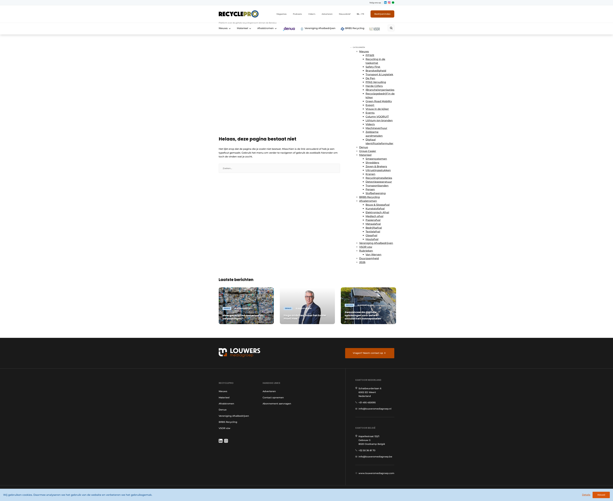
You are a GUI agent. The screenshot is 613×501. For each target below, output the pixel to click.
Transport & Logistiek (379, 74)
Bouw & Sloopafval (378, 204)
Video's (370, 124)
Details (586, 494)
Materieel (242, 28)
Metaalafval (373, 223)
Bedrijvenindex (382, 14)
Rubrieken (366, 250)
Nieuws (223, 28)
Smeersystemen (376, 158)
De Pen (370, 78)
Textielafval (373, 231)
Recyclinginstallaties (379, 177)
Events (370, 112)
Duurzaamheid (369, 258)
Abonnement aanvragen (277, 403)
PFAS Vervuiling (376, 82)
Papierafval (373, 220)
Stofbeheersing (376, 193)
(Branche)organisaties (380, 89)
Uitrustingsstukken (378, 170)
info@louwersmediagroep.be (375, 456)
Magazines (281, 14)
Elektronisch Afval (377, 212)
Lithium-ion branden (379, 120)
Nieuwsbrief (344, 14)
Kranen (370, 174)
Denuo (363, 147)
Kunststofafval (375, 208)
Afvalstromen (265, 28)
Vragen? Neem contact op (368, 353)
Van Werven (373, 254)
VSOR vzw (365, 246)
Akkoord (601, 495)
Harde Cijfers (374, 85)
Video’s (311, 14)
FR (362, 14)
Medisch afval (374, 216)
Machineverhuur (376, 128)
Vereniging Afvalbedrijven (319, 28)
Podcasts (297, 14)
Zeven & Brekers (376, 166)
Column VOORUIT (377, 116)
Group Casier (367, 151)
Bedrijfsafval (374, 227)
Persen (370, 189)
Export (370, 105)
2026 (362, 262)
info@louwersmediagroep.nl (375, 408)
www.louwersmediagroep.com (376, 473)
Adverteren (327, 14)
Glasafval (371, 235)
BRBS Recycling (354, 28)
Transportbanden (377, 185)
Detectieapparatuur (379, 181)
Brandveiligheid (376, 70)
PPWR (370, 55)
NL (358, 14)
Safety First (373, 66)
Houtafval (372, 239)
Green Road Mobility (379, 101)
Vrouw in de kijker (377, 108)
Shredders (372, 162)
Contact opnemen (273, 397)
